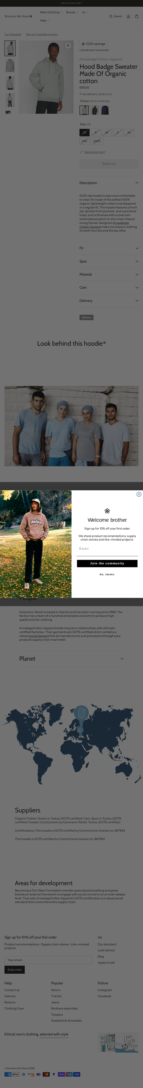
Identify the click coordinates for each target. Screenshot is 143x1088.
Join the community (107, 563)
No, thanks (107, 574)
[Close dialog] (139, 494)
